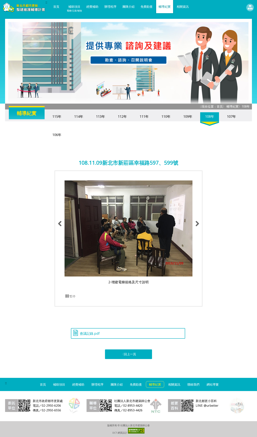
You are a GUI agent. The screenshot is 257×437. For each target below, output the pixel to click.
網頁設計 (122, 432)
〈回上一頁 (128, 354)
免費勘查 (147, 7)
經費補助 (92, 7)
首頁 (56, 7)
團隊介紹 (128, 7)
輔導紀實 (165, 7)
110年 (165, 116)
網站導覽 (250, 7)
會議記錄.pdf (90, 332)
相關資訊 (183, 7)
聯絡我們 (193, 384)
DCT (115, 432)
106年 (56, 134)
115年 (56, 116)
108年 (209, 116)
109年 (187, 116)
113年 (100, 116)
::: (46, 2)
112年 (122, 116)
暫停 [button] (72, 296)
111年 (144, 116)
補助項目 (74, 8)
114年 (78, 116)
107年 (231, 116)
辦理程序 (110, 7)
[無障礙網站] (136, 432)
